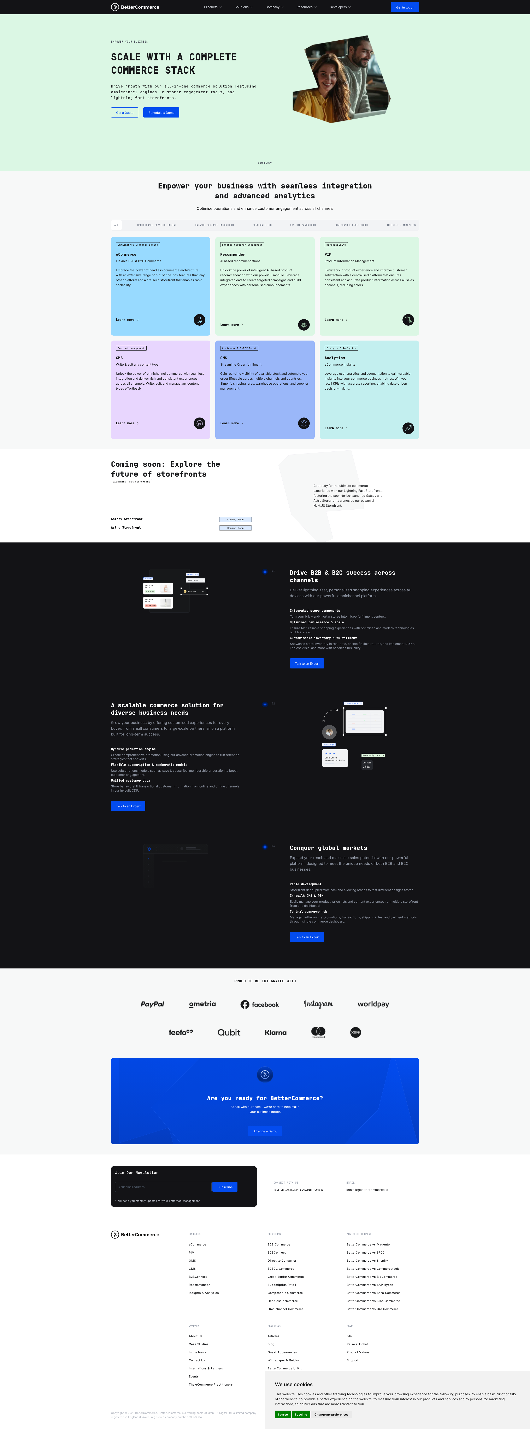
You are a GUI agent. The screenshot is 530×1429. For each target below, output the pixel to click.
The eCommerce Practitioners (211, 1384)
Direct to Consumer (282, 1260)
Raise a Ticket (357, 1344)
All (116, 225)
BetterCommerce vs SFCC (366, 1252)
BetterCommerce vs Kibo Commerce (373, 1301)
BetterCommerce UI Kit (285, 1368)
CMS (192, 1268)
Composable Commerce (285, 1293)
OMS (192, 1260)
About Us (195, 1336)
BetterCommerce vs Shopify (367, 1260)
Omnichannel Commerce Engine (156, 225)
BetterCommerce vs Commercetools (373, 1268)
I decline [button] (301, 1414)
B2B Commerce (279, 1244)
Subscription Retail (282, 1284)
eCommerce (197, 1244)
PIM (192, 1252)
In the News (198, 1352)
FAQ (350, 1336)
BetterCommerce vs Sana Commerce (374, 1293)
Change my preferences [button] (331, 1414)
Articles (273, 1336)
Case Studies (199, 1344)
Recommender (199, 1284)
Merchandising (262, 225)
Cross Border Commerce (286, 1276)
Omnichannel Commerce (286, 1309)
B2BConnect (198, 1276)
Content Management (303, 225)
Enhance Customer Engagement (214, 225)
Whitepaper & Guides (283, 1360)
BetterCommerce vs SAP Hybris (370, 1284)
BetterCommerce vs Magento (368, 1244)
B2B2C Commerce (281, 1268)
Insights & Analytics (401, 225)
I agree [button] (283, 1414)
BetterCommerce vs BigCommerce (372, 1276)
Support (353, 1360)
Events (194, 1376)
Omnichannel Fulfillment (351, 225)
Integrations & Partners (206, 1368)
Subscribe (225, 1187)
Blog (271, 1344)
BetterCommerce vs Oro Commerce (373, 1309)
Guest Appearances (282, 1352)
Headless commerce (283, 1301)
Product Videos (358, 1352)
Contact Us (197, 1360)
